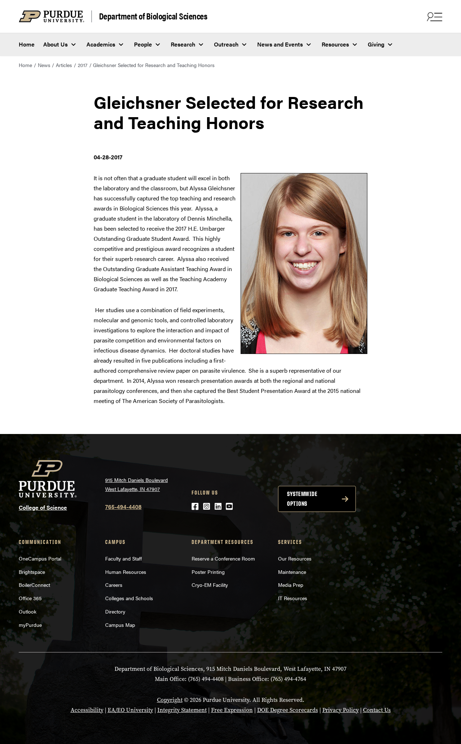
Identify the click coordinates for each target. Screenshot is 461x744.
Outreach (226, 44)
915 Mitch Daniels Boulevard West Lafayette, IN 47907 (136, 484)
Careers (113, 584)
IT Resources (292, 598)
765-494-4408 (123, 506)
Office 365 (30, 598)
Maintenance (292, 571)
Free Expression (232, 710)
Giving (376, 44)
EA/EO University (130, 710)
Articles (64, 64)
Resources (335, 44)
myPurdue (30, 624)
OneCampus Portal (40, 558)
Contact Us (377, 710)
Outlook (27, 611)
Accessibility (87, 710)
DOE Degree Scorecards (287, 710)
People (143, 44)
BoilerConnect (34, 584)
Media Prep (290, 584)
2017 (83, 64)
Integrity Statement (182, 710)
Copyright (170, 700)
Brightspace (32, 571)
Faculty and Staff (123, 558)
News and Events (280, 44)
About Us (55, 44)
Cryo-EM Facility (210, 584)
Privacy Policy (340, 710)
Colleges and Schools (129, 598)
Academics (100, 44)
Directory (115, 611)
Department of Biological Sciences (153, 16)
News (44, 64)
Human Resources (125, 571)
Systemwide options (302, 498)
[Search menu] (433, 16)
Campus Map (120, 624)
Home (27, 44)
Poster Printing (208, 571)
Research (183, 44)
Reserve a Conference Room (223, 558)
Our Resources (295, 558)
